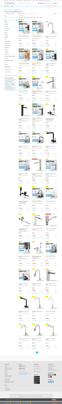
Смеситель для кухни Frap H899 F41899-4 (50, 339)
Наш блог (6, 384)
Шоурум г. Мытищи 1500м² (9, 77)
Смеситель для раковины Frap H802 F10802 (51, 91)
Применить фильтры (8, 69)
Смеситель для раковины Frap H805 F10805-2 (37, 174)
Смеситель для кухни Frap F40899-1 (51, 311)
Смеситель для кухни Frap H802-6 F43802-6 (23, 311)
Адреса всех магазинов (14, 75)
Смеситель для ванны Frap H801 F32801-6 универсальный (50, 119)
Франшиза (6, 385)
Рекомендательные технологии (9, 382)
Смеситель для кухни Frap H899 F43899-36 (50, 146)
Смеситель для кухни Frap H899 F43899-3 (23, 174)
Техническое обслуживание (27, 0)
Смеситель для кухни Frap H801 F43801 (23, 146)
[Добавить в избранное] (27, 45)
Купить (21, 45)
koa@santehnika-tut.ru (23, 374)
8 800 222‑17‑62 (22, 366)
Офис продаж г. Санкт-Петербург (10, 83)
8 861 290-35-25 (41, 3)
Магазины (37, 0)
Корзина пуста (55, 3)
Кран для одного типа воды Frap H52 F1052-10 (37, 311)
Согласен (54, 399)
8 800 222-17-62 (14, 90)
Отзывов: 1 (38, 62)
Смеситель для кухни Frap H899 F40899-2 (23, 284)
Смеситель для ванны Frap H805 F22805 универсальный (23, 229)
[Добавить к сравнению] (29, 45)
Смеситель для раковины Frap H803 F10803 (37, 229)
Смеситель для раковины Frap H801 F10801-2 (51, 174)
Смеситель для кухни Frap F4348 (23, 91)
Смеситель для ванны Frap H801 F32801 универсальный (36, 256)
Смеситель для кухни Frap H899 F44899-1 (36, 339)
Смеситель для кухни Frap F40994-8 (51, 201)
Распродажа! (48, 6)
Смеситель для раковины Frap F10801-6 (24, 36)
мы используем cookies (24, 399)
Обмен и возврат (7, 380)
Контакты (33, 0)
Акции (55, 6)
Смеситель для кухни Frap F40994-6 (51, 256)
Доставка (13, 0)
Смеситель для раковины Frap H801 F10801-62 (37, 119)
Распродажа (6, 370)
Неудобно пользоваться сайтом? (52, 370)
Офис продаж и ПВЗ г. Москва (9, 80)
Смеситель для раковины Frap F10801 (24, 63)
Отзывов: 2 (25, 62)
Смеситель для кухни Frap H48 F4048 (24, 338)
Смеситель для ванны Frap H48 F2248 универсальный (37, 91)
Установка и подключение (19, 0)
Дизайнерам (6, 374)
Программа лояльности (42, 0)
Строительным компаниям (8, 375)
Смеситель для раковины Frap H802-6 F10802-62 (24, 119)
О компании (6, 372)
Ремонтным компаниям (8, 376)
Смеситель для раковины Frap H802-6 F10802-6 (51, 64)
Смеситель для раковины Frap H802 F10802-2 (24, 256)
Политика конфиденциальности (9, 381)
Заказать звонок (47, 3)
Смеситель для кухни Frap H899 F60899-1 (36, 284)
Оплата (10, 0)
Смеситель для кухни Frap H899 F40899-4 (36, 64)
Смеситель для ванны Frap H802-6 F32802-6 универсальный (23, 201)
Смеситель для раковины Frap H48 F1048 (50, 284)
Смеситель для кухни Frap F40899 (37, 36)
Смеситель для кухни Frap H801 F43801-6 (36, 146)
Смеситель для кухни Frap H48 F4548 (51, 228)
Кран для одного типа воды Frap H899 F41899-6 (51, 36)
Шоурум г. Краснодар (8, 86)
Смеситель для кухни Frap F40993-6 (37, 201)
